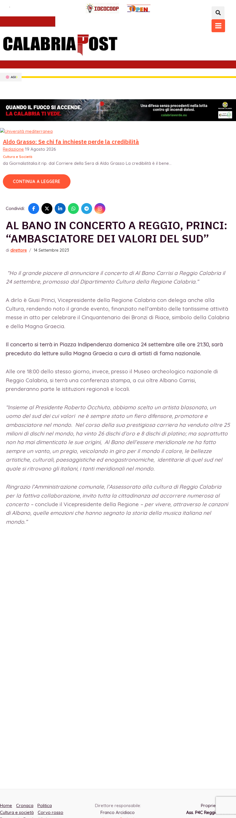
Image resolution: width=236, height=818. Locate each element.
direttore (18, 250)
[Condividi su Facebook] (33, 208)
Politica (44, 805)
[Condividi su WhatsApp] (73, 208)
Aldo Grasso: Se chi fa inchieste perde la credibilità (71, 142)
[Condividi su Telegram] (86, 208)
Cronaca (24, 805)
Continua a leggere (36, 181)
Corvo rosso (50, 812)
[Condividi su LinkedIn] (60, 208)
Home (6, 805)
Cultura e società (17, 812)
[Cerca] (218, 12)
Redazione (13, 149)
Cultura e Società (17, 156)
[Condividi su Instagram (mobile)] (99, 208)
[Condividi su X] (46, 208)
